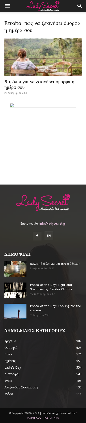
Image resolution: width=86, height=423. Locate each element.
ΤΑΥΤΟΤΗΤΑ (51, 417)
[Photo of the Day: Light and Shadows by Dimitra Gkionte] (15, 290)
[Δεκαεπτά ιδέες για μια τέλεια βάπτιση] (15, 269)
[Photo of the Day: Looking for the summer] (15, 311)
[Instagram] (49, 235)
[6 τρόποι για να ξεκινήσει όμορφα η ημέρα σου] (43, 57)
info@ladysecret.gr (52, 223)
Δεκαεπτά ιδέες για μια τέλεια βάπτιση (55, 263)
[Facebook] (37, 236)
